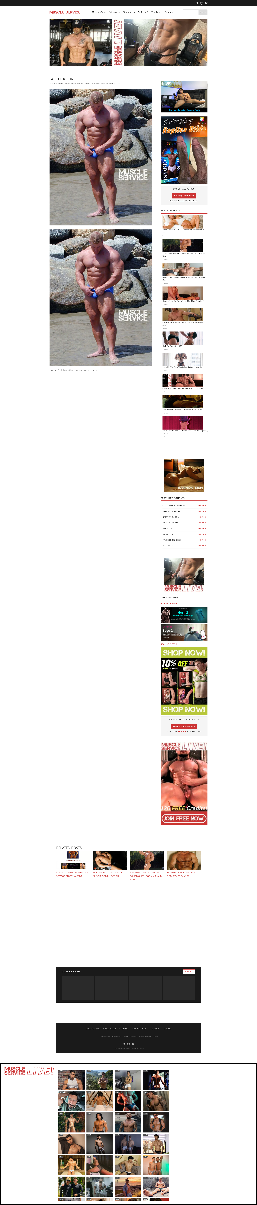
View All (189, 972)
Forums (169, 12)
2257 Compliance (104, 1036)
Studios (127, 12)
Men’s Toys (140, 12)
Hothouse (184, 546)
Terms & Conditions (130, 1036)
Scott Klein (114, 83)
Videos (113, 12)
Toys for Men (138, 1029)
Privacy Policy (116, 1036)
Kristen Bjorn (184, 517)
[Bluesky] (206, 3)
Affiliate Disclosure (145, 1036)
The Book (156, 12)
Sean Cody (184, 528)
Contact (156, 1036)
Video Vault (109, 1029)
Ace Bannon (57, 83)
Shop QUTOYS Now (184, 196)
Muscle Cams (99, 12)
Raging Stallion (184, 511)
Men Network (184, 523)
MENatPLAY (184, 534)
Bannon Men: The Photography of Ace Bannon (86, 83)
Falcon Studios (184, 540)
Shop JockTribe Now (184, 727)
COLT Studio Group (184, 505)
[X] (197, 3)
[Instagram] (201, 3)
